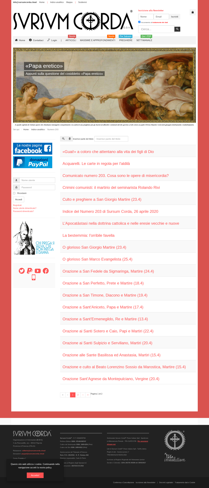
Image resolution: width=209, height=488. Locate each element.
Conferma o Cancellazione (123, 482)
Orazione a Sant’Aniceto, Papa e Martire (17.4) (103, 307)
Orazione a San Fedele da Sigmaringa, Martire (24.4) (108, 271)
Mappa (69, 2)
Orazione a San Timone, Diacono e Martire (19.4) (105, 295)
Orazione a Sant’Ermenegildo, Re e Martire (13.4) (105, 319)
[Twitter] (22, 273)
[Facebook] (46, 273)
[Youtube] (38, 273)
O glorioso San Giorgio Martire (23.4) (94, 247)
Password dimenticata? (23, 211)
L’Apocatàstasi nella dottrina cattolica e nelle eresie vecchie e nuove (121, 223)
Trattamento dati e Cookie (185, 482)
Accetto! (35, 475)
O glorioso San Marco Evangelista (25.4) (97, 259)
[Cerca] (63, 139)
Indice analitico (57, 2)
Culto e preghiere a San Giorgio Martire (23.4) (102, 199)
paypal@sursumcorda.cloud (33, 454)
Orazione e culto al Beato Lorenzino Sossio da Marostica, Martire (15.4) (124, 367)
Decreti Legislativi (166, 482)
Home (42, 2)
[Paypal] (30, 273)
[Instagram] (34, 279)
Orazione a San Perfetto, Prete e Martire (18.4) (103, 283)
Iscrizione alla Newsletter (145, 482)
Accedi (18, 199)
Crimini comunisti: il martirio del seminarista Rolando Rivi (111, 187)
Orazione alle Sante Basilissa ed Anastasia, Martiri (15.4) (112, 355)
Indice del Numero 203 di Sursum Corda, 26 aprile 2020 (110, 211)
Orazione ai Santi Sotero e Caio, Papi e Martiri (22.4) (108, 331)
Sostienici (82, 2)
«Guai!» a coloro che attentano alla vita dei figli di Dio (108, 151)
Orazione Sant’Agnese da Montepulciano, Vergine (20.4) (111, 379)
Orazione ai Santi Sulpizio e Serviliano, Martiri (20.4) (107, 343)
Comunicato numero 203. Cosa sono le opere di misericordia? (116, 175)
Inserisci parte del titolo (83, 139)
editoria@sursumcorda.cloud (33, 451)
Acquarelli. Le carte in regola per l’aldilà (96, 163)
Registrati (17, 205)
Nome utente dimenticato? (24, 208)
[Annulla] (69, 139)
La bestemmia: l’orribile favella (88, 235)
